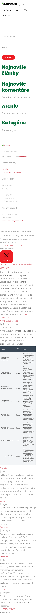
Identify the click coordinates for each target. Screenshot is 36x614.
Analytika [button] (4, 527)
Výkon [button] (2, 501)
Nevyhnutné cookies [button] (9, 321)
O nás (27, 10)
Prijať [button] (19, 245)
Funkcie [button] (3, 468)
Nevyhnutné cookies (12, 324)
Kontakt (6, 15)
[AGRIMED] (6, 146)
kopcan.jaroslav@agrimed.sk (12, 221)
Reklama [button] (4, 556)
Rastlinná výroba (10, 10)
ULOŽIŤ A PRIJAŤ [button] (7, 609)
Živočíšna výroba (16, 4)
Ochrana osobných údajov (11, 172)
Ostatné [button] (3, 589)
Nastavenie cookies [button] (8, 245)
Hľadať (5, 47)
